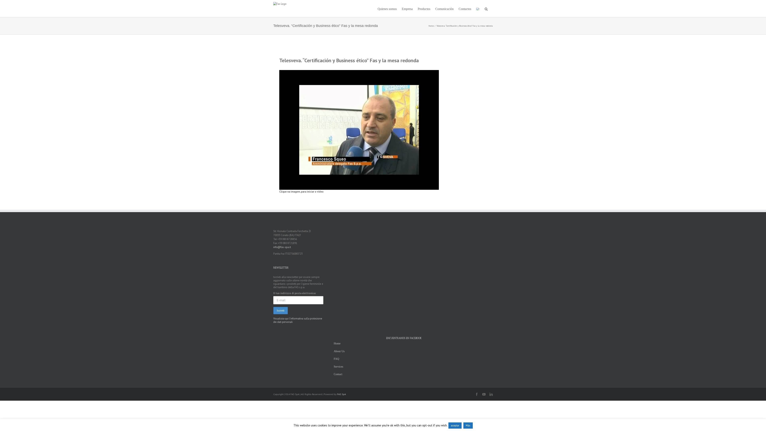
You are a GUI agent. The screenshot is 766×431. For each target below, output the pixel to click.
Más (468, 425)
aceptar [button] (455, 425)
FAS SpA (341, 394)
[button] (486, 8)
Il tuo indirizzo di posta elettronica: (294, 293)
